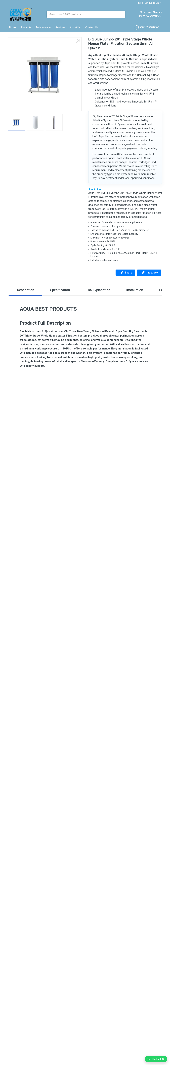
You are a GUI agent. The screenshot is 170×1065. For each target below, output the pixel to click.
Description (25, 290)
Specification (60, 290)
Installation (134, 290)
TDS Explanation (98, 290)
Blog (140, 3)
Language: (152, 2)
